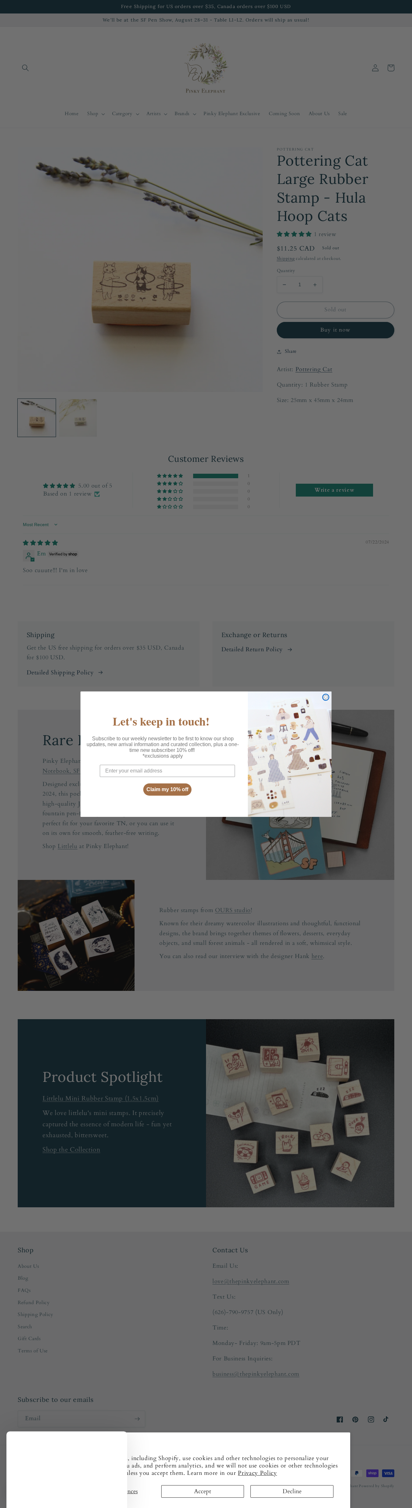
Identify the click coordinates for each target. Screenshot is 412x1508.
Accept (202, 1491)
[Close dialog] (326, 697)
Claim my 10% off (167, 789)
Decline (292, 1491)
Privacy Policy (257, 1473)
